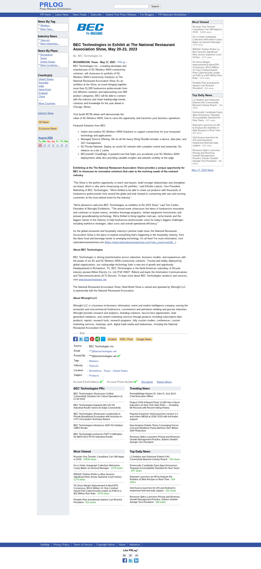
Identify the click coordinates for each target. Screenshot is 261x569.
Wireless (45, 25)
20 (61, 145)
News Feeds (80, 14)
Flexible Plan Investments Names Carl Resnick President (206, 86)
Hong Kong (45, 89)
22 (53, 145)
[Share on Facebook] (75, 339)
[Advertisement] (159, 88)
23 (48, 145)
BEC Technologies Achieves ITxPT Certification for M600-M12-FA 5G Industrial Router (98, 435)
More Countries (47, 103)
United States (47, 61)
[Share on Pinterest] (92, 339)
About (122, 544)
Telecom (45, 40)
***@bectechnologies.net (103, 351)
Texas (43, 58)
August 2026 (45, 137)
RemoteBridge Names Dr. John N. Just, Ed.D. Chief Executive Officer (153, 395)
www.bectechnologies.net (92, 279)
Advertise (134, 544)
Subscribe (96, 14)
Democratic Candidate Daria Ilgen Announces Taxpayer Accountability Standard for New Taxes (155, 466)
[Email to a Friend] (103, 339)
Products (94, 375)
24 (44, 145)
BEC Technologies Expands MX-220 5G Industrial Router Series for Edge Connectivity (97, 406)
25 (40, 145)
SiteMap (44, 544)
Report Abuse (164, 381)
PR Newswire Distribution (172, 14)
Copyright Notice (105, 544)
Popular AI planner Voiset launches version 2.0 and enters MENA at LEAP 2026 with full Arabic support (154, 417)
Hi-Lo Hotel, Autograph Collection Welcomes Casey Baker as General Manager (97, 466)
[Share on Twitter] (81, 339)
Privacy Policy (61, 544)
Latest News (62, 14)
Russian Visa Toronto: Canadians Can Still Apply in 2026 (207, 29)
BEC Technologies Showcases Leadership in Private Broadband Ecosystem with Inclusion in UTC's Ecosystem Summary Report (98, 417)
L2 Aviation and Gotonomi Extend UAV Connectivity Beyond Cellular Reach (149, 458)
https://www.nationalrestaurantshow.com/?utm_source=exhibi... (140, 242)
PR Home (45, 14)
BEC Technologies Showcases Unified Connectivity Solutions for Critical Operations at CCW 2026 (98, 396)
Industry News (46, 113)
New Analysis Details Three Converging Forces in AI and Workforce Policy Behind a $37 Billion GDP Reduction (154, 428)
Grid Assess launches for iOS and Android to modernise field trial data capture (152, 489)
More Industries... (50, 43)
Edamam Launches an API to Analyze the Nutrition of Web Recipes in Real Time (151, 478)
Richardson (46, 54)
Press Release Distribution (55, 8)
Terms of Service (83, 544)
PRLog (121, 62)
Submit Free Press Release (121, 14)
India (41, 86)
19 (66, 145)
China (42, 96)
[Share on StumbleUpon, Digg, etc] (97, 339)
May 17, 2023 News (203, 170)
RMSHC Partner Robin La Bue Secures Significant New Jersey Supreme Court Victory (97, 475)
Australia (43, 82)
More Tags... (47, 29)
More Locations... (50, 65)
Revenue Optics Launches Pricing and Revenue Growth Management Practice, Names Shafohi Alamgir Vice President (155, 439)
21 (57, 145)
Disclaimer (147, 381)
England (43, 93)
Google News (144, 339)
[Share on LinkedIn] (86, 339)
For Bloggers (147, 14)
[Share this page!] (130, 561)
